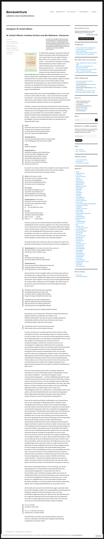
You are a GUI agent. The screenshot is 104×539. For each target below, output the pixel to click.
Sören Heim (79, 258)
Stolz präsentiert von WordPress (23, 531)
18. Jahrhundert (10, 45)
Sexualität (8, 50)
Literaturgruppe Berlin (82, 227)
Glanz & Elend (79, 211)
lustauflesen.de (80, 237)
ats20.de (78, 178)
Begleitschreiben (80, 183)
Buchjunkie (79, 189)
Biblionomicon (79, 184)
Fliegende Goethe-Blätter (82, 163)
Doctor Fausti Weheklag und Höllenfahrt (86, 203)
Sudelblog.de (79, 263)
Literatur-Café (79, 226)
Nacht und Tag (79, 245)
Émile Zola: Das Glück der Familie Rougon (86, 52)
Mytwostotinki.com (81, 243)
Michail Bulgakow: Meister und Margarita (86, 72)
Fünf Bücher (79, 207)
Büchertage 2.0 (80, 181)
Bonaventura (16, 12)
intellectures (79, 215)
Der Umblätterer (80, 197)
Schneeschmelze (80, 259)
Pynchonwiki (79, 251)
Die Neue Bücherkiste (81, 200)
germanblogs (79, 210)
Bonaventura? (60, 11)
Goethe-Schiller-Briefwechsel (83, 213)
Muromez (78, 242)
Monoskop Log (80, 240)
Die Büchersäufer (80, 199)
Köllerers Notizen (80, 218)
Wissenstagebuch (80, 266)
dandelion (78, 194)
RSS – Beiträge (80, 149)
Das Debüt (78, 195)
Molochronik (79, 239)
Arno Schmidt (71, 11)
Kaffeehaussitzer (80, 216)
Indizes (94, 11)
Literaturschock (80, 229)
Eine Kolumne (79, 161)
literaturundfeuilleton (81, 231)
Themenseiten (83, 11)
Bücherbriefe (79, 179)
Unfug (13, 50)
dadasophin (79, 192)
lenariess (78, 219)
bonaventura (79, 81)
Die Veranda (79, 202)
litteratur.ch (79, 234)
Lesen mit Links (80, 223)
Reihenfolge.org (80, 253)
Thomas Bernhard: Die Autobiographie (85, 48)
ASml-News (79, 175)
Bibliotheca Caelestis (81, 186)
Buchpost (78, 191)
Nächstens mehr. (80, 247)
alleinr (77, 171)
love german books (81, 235)
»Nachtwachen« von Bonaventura (84, 49)
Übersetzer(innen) (82, 109)
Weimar (17, 50)
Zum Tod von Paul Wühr (82, 67)
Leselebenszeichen (81, 221)
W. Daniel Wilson (15, 43)
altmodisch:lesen (80, 173)
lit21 (77, 224)
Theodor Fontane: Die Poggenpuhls (85, 54)
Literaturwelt (79, 232)
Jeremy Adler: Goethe (89, 91)
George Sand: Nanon (81, 51)
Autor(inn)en (81, 107)
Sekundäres (14, 48)
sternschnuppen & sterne (82, 261)
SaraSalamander (80, 255)
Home (52, 11)
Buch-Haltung (79, 187)
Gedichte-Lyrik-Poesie (81, 208)
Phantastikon (79, 250)
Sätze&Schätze (79, 256)
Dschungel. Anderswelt (82, 205)
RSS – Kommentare (81, 151)
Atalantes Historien (81, 176)
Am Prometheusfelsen (81, 160)
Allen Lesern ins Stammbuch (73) (84, 66)
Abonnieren (79, 140)
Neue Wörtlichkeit (80, 248)
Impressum (79, 275)
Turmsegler (79, 264)
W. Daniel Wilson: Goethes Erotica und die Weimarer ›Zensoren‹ (37, 35)
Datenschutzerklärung (81, 276)
